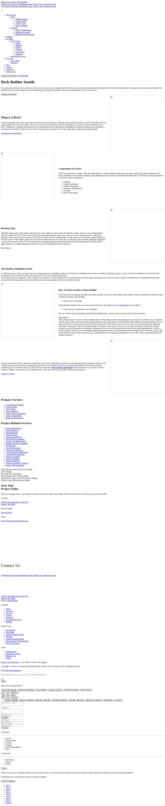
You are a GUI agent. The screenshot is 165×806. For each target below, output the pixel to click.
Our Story (9, 58)
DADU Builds (11, 407)
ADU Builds (11, 409)
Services (9, 613)
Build (13, 17)
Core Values (15, 61)
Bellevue (18, 45)
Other (13, 695)
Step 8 (8, 799)
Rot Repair (10, 632)
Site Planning (11, 446)
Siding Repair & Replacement (17, 641)
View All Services (13, 643)
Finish (4, 768)
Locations (9, 39)
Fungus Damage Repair (15, 635)
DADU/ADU (20, 24)
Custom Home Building (15, 405)
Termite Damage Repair (15, 639)
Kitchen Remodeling (23, 30)
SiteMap (9, 622)
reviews (44, 662)
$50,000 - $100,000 (26, 700)
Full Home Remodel (71, 690)
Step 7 (8, 796)
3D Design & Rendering (15, 439)
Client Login (10, 72)
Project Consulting (13, 457)
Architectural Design (14, 437)
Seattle (18, 43)
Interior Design (11, 435)
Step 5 (8, 792)
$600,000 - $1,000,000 (93, 700)
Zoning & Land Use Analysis (17, 463)
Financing (9, 69)
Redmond (19, 54)
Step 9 (8, 801)
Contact (9, 67)
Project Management (14, 428)
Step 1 (8, 785)
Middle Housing (21, 19)
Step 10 (9, 803)
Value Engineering (13, 461)
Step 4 (8, 790)
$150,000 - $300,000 (59, 700)
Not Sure (14, 693)
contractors (124, 305)
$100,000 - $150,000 (43, 700)
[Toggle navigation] (2, 9)
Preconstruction (12, 433)
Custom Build (20, 21)
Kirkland (18, 50)
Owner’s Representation (15, 465)
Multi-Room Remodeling (25, 34)
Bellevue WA (11, 656)
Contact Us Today (8, 374)
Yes (3, 693)
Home (8, 609)
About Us (14, 63)
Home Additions (21, 26)
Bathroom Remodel (22, 32)
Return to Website (8, 781)
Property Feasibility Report (16, 441)
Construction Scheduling (15, 454)
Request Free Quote (8, 2)
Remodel (14, 28)
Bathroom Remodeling (14, 418)
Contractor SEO (19, 675)
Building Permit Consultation (17, 444)
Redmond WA (11, 651)
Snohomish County (18, 56)
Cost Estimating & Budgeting (17, 452)
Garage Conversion (55, 690)
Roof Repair (10, 630)
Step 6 (8, 794)
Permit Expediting (13, 459)
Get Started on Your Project (11, 133)
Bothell (18, 48)
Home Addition (41, 690)
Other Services (86, 690)
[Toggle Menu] (2, 11)
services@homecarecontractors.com (14, 521)
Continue (5, 708)
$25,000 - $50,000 (11, 700)
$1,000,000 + (108, 700)
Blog (8, 65)
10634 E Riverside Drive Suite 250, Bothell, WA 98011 (14, 503)
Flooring (9, 637)
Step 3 (8, 788)
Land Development (13, 448)
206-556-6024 (22, 2)
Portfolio (9, 37)
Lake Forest (20, 52)
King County (16, 41)
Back (4, 681)
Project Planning (12, 430)
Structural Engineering (14, 450)
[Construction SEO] (11, 670)
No (8, 693)
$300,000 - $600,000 (76, 700)
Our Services (11, 15)
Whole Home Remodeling (16, 414)
